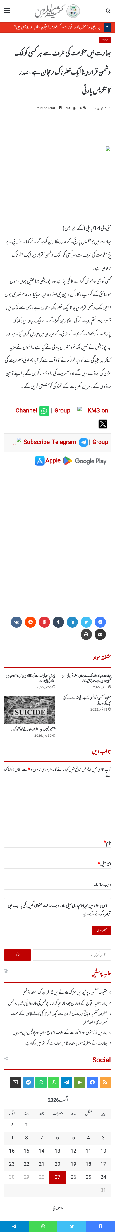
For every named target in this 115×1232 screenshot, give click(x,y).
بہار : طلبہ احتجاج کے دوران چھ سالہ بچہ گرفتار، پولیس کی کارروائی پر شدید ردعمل (57, 1003)
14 (41, 1151)
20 (57, 1164)
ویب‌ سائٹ (102, 885)
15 (26, 1151)
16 (12, 1151)
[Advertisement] (57, 539)
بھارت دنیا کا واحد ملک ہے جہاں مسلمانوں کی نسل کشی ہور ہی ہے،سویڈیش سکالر (86, 679)
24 (103, 1177)
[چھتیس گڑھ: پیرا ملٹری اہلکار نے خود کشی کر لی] (29, 710)
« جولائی (58, 1208)
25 (88, 1177)
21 (41, 1164)
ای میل (104, 864)
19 (73, 1164)
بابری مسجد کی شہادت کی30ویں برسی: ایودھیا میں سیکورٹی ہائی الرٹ (30, 679)
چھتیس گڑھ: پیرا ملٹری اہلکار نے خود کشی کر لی (33, 729)
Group (61, 411)
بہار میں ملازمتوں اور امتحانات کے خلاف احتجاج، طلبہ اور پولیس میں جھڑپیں (54, 27)
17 (103, 1164)
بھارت (105, 40)
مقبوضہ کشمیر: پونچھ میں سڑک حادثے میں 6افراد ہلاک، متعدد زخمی (64, 992)
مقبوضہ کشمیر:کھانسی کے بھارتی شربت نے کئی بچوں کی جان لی (87, 701)
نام (107, 843)
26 (73, 1177)
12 (73, 1151)
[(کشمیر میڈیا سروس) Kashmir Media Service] (57, 11)
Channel (27, 411)
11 (88, 1151)
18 (88, 1164)
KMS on (98, 411)
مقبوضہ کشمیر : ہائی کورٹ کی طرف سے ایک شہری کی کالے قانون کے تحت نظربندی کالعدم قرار (59, 1018)
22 (26, 1164)
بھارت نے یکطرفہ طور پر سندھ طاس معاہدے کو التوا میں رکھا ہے (66, 1043)
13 (57, 1151)
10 (103, 1151)
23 (12, 1164)
